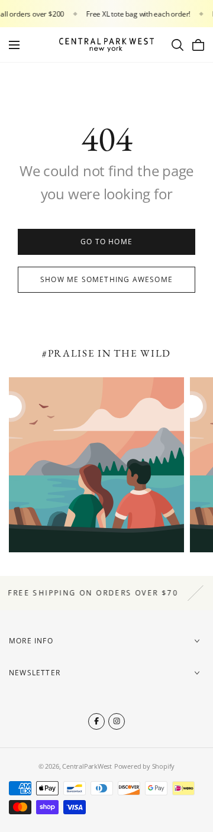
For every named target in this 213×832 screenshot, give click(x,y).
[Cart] (198, 45)
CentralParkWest (87, 766)
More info (31, 641)
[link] (106, 242)
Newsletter (34, 673)
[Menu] (14, 45)
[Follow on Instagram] (116, 721)
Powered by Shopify (144, 766)
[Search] (177, 45)
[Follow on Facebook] (96, 721)
